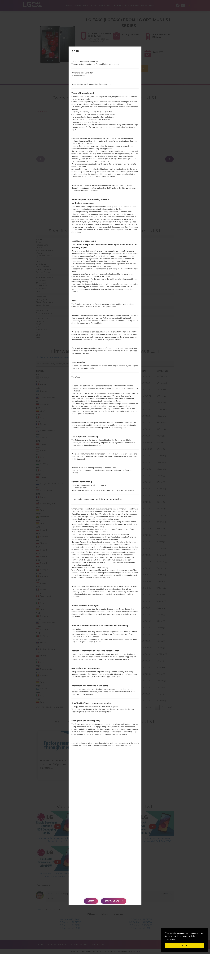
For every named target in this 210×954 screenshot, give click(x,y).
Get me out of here (113, 901)
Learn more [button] (170, 939)
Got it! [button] (184, 946)
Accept (91, 901)
